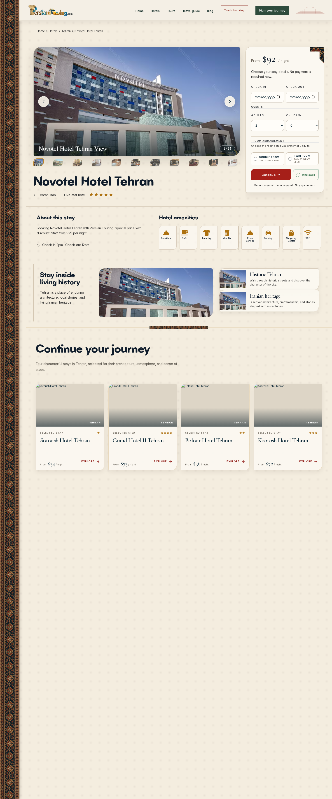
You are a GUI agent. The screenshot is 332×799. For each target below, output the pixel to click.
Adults (257, 115)
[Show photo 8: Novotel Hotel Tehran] (174, 163)
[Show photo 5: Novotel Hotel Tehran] (116, 163)
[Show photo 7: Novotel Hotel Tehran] (155, 163)
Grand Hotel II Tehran (138, 440)
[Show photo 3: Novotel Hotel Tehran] (77, 163)
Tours (171, 11)
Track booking (234, 10)
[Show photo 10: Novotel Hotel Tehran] (213, 163)
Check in (258, 86)
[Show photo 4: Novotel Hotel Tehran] (97, 163)
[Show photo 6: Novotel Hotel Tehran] (136, 163)
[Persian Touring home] (50, 10)
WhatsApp (308, 174)
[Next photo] (229, 101)
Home (140, 11)
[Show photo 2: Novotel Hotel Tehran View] (58, 163)
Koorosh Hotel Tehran (283, 440)
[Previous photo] (43, 101)
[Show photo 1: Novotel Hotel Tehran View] (38, 162)
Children (294, 115)
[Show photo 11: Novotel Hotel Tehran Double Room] (233, 163)
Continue (269, 175)
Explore (87, 461)
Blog (210, 11)
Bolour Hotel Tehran (208, 440)
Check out (295, 86)
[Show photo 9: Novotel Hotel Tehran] (194, 163)
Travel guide (191, 11)
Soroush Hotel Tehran (65, 440)
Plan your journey (272, 10)
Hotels (155, 11)
